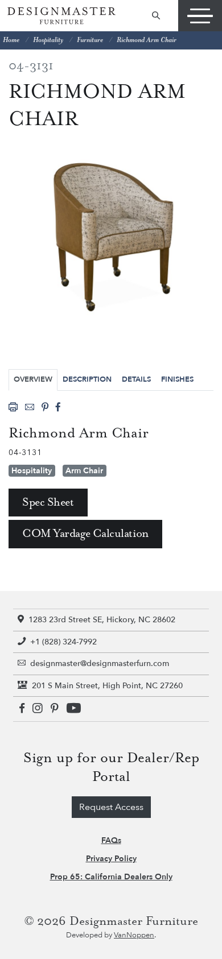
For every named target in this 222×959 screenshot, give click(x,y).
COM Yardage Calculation (85, 533)
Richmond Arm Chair (146, 40)
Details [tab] (136, 379)
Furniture (90, 40)
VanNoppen (134, 935)
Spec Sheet (48, 502)
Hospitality (48, 40)
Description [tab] (87, 379)
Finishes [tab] (177, 379)
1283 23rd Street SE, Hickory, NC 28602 (101, 619)
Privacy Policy (111, 858)
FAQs (111, 840)
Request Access (111, 807)
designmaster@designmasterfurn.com (99, 663)
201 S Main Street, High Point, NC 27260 (107, 685)
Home (11, 40)
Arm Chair (84, 470)
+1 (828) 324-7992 (63, 641)
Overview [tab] (33, 379)
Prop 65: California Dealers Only (111, 876)
